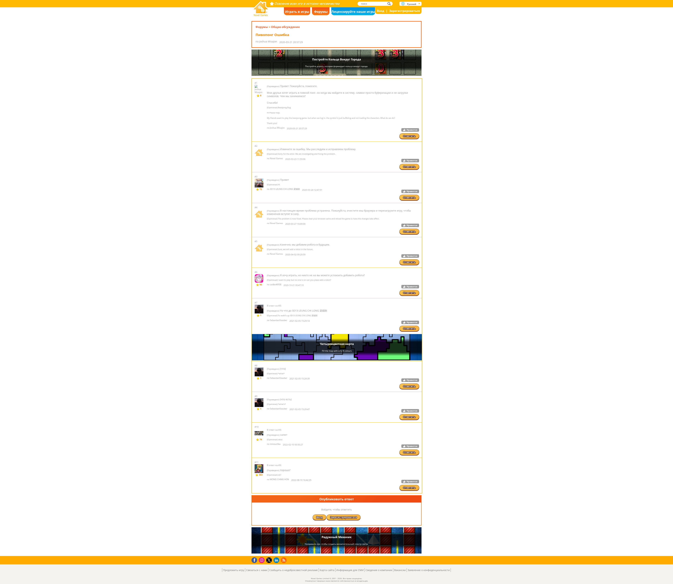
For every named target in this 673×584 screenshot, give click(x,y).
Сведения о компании (379, 570)
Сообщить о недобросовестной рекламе (293, 570)
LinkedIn (277, 560)
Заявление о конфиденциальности (429, 570)
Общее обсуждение (285, 27)
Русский (411, 4)
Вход (380, 11)
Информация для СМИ (350, 570)
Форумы (321, 11)
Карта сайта (327, 570)
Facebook (255, 559)
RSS (284, 560)
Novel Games (260, 7)
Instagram (262, 559)
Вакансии (400, 570)
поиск (390, 3)
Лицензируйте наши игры (353, 11)
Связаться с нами (256, 570)
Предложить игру (233, 570)
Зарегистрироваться (404, 11)
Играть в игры (297, 11)
